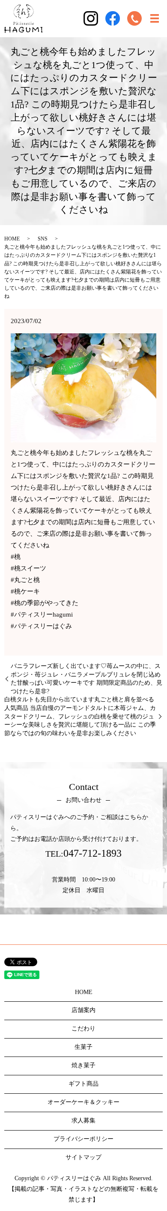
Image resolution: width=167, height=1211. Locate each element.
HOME (12, 239)
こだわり (83, 1028)
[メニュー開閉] (154, 18)
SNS (43, 239)
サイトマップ (83, 1157)
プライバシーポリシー (83, 1139)
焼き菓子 (83, 1065)
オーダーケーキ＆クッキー (83, 1102)
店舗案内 (83, 1010)
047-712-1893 (92, 853)
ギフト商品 (83, 1083)
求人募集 (83, 1120)
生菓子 (83, 1047)
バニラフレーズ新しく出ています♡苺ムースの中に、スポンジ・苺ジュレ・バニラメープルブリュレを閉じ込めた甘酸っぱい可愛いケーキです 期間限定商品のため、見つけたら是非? (86, 679)
